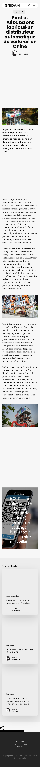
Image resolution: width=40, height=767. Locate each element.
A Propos (20, 741)
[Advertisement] (20, 86)
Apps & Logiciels (12, 596)
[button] (34, 5)
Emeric (21, 52)
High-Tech (19, 12)
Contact (20, 747)
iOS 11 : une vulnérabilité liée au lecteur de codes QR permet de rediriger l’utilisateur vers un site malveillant (20, 518)
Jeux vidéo (10, 645)
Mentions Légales (20, 744)
